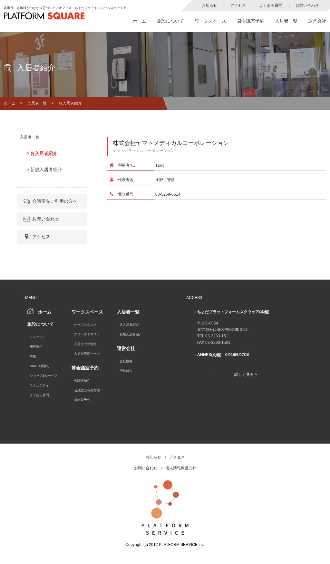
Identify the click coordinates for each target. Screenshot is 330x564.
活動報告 (126, 371)
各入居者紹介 (129, 324)
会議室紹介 (82, 380)
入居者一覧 (286, 21)
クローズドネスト (87, 334)
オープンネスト (85, 324)
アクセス (238, 5)
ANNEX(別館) (39, 366)
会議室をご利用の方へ (54, 201)
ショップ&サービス (44, 375)
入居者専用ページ (87, 353)
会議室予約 (82, 400)
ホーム (139, 21)
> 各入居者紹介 (41, 153)
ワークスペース (210, 21)
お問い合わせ (307, 5)
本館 (33, 356)
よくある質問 (270, 5)
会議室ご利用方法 (87, 390)
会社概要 (126, 361)
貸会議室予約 (250, 21)
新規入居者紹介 (131, 334)
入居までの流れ (85, 344)
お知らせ (209, 5)
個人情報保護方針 (180, 468)
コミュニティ (39, 385)
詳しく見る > (245, 374)
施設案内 (36, 346)
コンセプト (38, 337)
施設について (170, 21)
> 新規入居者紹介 (44, 169)
